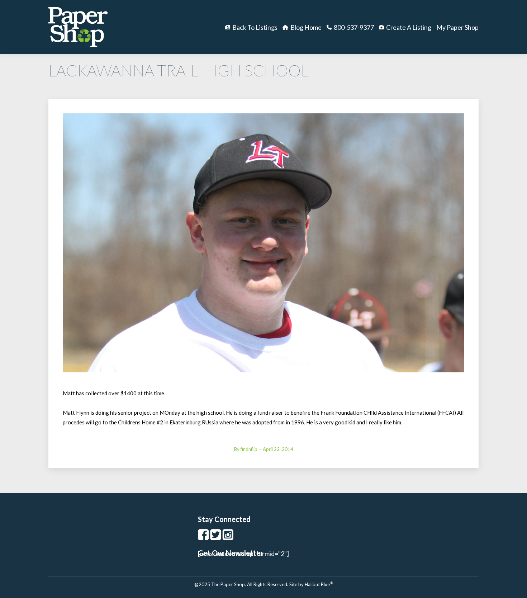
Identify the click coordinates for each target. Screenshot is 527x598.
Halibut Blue (319, 584)
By (245, 449)
